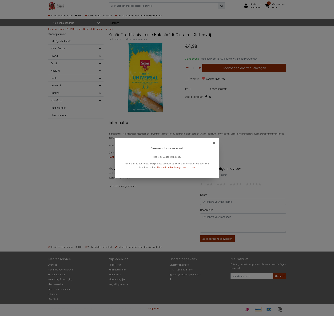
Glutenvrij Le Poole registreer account (176, 167)
